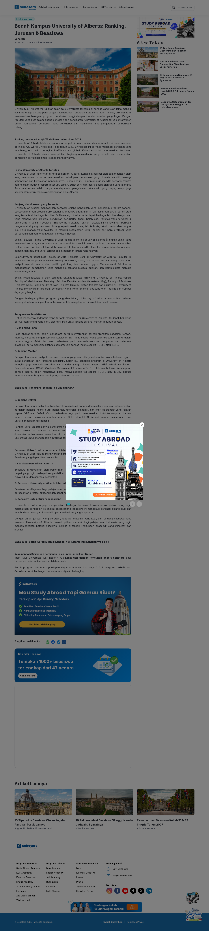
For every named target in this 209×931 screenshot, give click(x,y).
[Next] (139, 504)
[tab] (68, 504)
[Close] (142, 424)
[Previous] (132, 504)
